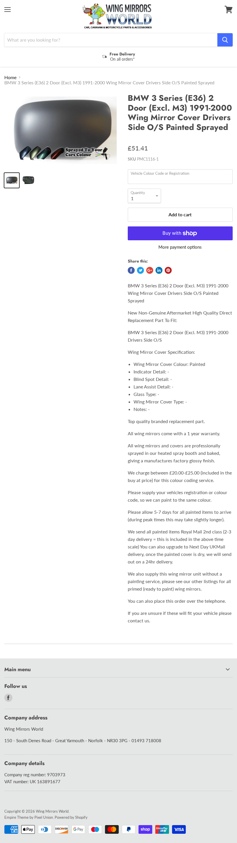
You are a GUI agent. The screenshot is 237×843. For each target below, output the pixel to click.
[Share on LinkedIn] (158, 270)
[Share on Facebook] (131, 270)
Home (10, 77)
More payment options (180, 247)
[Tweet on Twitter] (140, 270)
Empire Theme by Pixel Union (28, 817)
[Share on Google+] (149, 270)
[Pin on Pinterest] (168, 270)
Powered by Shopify (71, 817)
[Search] (225, 39)
